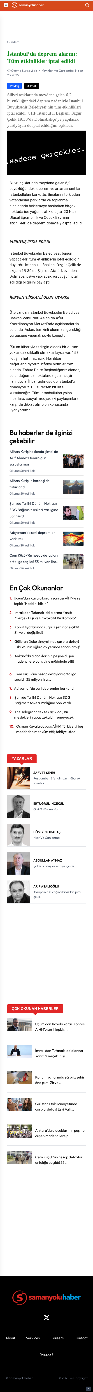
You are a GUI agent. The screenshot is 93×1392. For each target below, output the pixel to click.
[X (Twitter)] (46, 1317)
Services (33, 1338)
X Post (31, 86)
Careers (57, 1338)
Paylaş (14, 86)
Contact (81, 1338)
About (10, 1338)
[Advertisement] (46, 955)
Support (46, 1354)
